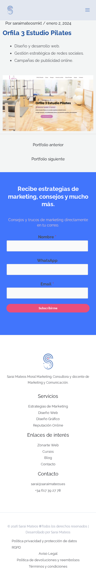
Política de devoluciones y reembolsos (48, 560)
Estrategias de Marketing (48, 406)
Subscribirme (48, 308)
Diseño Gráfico (48, 419)
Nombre (47, 237)
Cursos (48, 452)
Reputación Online (48, 425)
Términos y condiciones (48, 566)
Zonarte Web (48, 445)
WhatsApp (47, 260)
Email (47, 284)
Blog (48, 458)
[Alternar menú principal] (87, 10)
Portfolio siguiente (48, 159)
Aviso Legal (48, 554)
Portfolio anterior (48, 144)
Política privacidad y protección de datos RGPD (44, 544)
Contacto (48, 464)
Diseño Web (48, 413)
